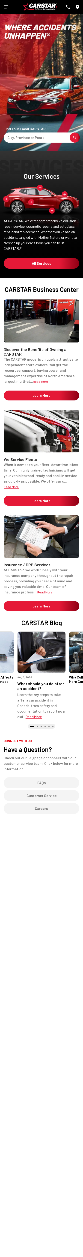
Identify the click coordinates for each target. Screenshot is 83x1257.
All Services (41, 263)
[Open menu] (6, 7)
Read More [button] (34, 716)
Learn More (41, 395)
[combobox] (8, 137)
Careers (41, 808)
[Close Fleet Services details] (52, 211)
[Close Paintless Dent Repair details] (31, 202)
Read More (40, 381)
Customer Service (42, 795)
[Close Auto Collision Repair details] (6, 199)
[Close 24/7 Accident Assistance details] (40, 188)
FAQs (41, 782)
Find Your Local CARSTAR (25, 129)
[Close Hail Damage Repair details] (65, 194)
